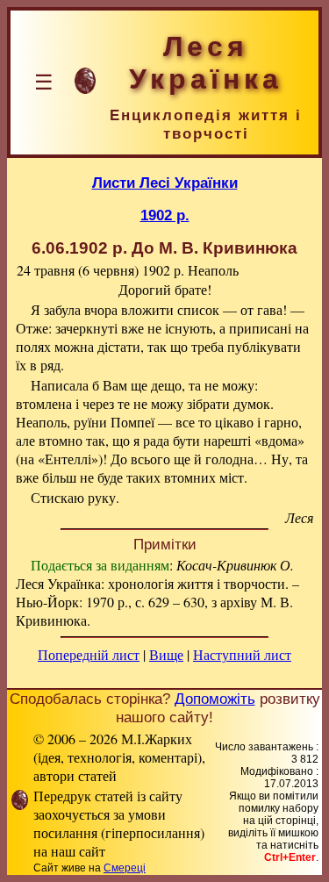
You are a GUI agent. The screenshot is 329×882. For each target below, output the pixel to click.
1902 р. (165, 215)
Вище (166, 654)
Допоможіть (215, 698)
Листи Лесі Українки (165, 182)
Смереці (125, 868)
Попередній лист (88, 654)
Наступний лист (242, 654)
